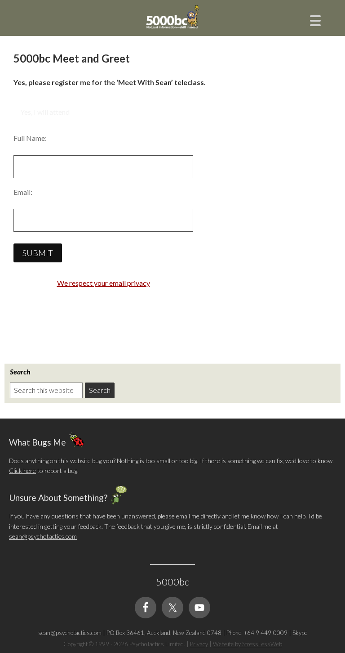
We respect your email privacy (103, 283)
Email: (22, 192)
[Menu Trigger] (315, 19)
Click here (22, 470)
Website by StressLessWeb (247, 644)
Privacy (199, 644)
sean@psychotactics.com (43, 536)
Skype (299, 632)
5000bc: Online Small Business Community (172, 25)
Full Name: (30, 138)
